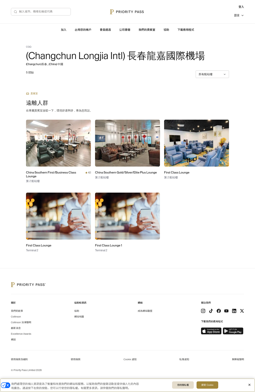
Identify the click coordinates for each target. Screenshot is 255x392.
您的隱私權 (183, 385)
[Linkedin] (234, 311)
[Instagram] (203, 311)
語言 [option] (237, 15)
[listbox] (239, 16)
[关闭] (249, 385)
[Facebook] (219, 311)
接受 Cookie (207, 385)
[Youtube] (226, 311)
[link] (211, 331)
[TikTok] (211, 311)
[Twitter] (242, 311)
